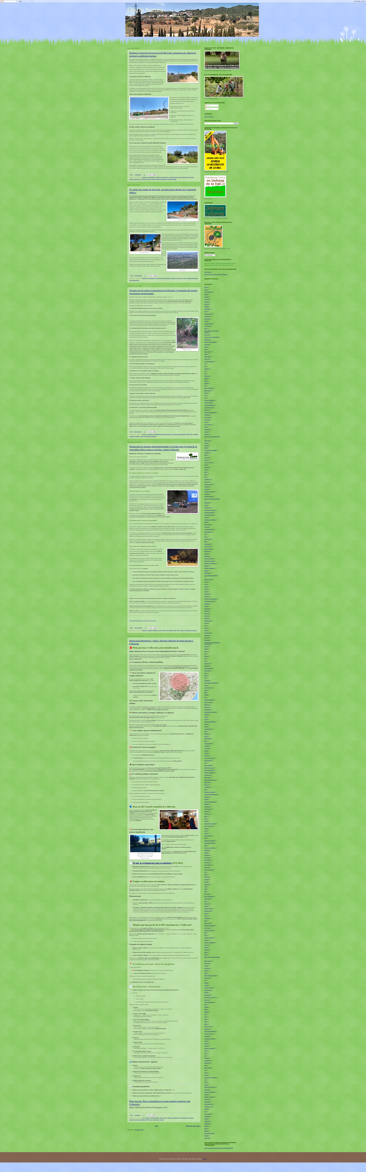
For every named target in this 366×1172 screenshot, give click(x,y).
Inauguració (207, 704)
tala (205, 1070)
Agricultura (207, 309)
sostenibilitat (207, 1060)
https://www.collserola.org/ (150, 620)
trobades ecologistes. (209, 1097)
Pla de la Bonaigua (209, 896)
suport (205, 1065)
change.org (207, 457)
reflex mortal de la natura (210, 975)
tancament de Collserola (150, 436)
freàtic (206, 673)
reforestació (207, 978)
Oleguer (206, 833)
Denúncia (155, 630)
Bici (205, 386)
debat (205, 541)
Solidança (206, 1058)
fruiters (206, 675)
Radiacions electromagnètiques (212, 957)
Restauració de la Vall (209, 997)
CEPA (205, 455)
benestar (206, 383)
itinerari (206, 726)
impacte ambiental (209, 700)
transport (206, 1094)
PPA (191, 434)
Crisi (205, 534)
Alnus (205, 328)
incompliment (207, 709)
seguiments (195, 434)
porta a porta (207, 928)
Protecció (206, 945)
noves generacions (208, 826)
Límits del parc (184, 1118)
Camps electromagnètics (210, 412)
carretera (206, 432)
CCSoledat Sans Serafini (210, 450)
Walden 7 (206, 1131)
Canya (205, 427)
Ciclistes (206, 460)
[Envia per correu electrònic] (148, 175)
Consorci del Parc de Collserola (186, 177)
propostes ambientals (209, 942)
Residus (206, 992)
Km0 (205, 741)
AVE (205, 373)
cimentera (206, 467)
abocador (206, 297)
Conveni (206, 517)
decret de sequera (208, 549)
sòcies (205, 1053)
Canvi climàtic (208, 424)
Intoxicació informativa (174, 1118)
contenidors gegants (209, 515)
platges (206, 916)
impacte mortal (208, 702)
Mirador (206, 799)
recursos (206, 970)
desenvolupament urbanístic (211, 575)
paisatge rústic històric (210, 848)
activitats (206, 304)
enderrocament (208, 620)
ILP (205, 697)
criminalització (157, 434)
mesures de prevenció (209, 792)
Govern (164, 630)
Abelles (206, 294)
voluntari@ (207, 1121)
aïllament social (208, 314)
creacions (206, 527)
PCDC (187, 434)
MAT (205, 789)
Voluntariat (207, 1123)
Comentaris (210, 109)
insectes (206, 719)
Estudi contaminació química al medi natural (212, 643)
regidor (206, 983)
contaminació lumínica (210, 510)
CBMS (206, 448)
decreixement (207, 546)
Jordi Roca (207, 734)
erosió (205, 625)
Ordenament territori (209, 843)
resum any (206, 1000)
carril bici (206, 434)
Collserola (173, 278)
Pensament (207, 884)
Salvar (205, 1024)
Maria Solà (207, 782)
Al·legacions (151, 278)
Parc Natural (170, 630)
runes (205, 1014)
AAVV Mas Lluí (208, 292)
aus (205, 371)
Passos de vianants (208, 870)
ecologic (206, 591)
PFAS (205, 886)
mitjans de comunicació (140, 1120)
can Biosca (207, 415)
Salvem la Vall (208, 1026)
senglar (142, 436)
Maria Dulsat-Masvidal (210, 780)
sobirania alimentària (209, 1048)
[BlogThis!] (150, 175)
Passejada (206, 867)
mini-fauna (207, 797)
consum (206, 505)
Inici (156, 1126)
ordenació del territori (192, 278)
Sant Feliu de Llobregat (210, 1031)
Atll (205, 366)
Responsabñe (207, 995)
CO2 (205, 477)
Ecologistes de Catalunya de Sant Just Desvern (215, 274)
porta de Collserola (209, 930)
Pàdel (205, 845)
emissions (206, 616)
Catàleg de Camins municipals (162, 278)
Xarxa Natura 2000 (171, 179)
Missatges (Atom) (139, 1129)
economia (206, 604)
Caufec (206, 443)
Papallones (207, 850)
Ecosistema (207, 608)
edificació (206, 611)
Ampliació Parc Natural (210, 342)
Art (205, 364)
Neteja (206, 819)
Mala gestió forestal (209, 770)
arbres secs (207, 359)
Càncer (206, 422)
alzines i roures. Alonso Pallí (211, 337)
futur (205, 678)
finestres (206, 656)
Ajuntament (145, 177)
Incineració (207, 707)
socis (205, 1055)
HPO (205, 692)
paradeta (206, 853)
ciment (206, 465)
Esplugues (206, 635)
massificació (207, 787)
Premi (205, 935)
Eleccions (206, 613)
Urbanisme (207, 1099)
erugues (206, 628)
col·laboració (207, 479)
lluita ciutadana (208, 765)
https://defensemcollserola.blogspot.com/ (137, 620)
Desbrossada (207, 573)
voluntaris (206, 1126)
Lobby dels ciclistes (209, 768)
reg (205, 980)
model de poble (208, 809)
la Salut (153, 179)
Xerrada (206, 1136)
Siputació (206, 1046)
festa (205, 654)
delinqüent (206, 556)
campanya (206, 410)
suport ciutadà (207, 1068)
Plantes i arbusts (208, 908)
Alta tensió (207, 335)
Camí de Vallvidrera (209, 405)
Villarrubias (207, 1116)
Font (205, 661)
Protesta (206, 947)
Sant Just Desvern (208, 1034)
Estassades (207, 640)
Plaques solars (207, 911)
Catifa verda (207, 440)
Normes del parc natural (210, 823)
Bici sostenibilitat (208, 388)
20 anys (206, 287)
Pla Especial (207, 899)
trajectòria (206, 1089)
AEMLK (206, 306)
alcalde (206, 321)
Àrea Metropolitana (209, 361)
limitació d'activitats (166, 434)
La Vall (206, 753)
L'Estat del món (208, 743)
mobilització (207, 806)
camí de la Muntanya (209, 400)
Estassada (206, 637)
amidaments (207, 339)
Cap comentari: (138, 275)
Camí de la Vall (208, 402)
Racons (206, 954)
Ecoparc (206, 606)
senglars (182, 630)
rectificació (156, 1120)
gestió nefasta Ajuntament (210, 683)
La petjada (207, 748)
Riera (205, 1004)
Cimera (206, 469)
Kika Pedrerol (207, 738)
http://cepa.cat (207, 272)
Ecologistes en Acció (145, 179)
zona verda (207, 1138)
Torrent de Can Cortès (209, 1087)
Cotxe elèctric (207, 524)
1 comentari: (137, 1115)
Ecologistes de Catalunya (210, 599)
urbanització (207, 1102)
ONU (205, 838)
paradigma (206, 855)
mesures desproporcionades (179, 434)
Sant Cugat (207, 1029)
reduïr (205, 973)
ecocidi (160, 630)
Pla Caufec (207, 894)
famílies (206, 649)
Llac (205, 763)
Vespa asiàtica (207, 1114)
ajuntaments (207, 319)
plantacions (207, 903)
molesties (206, 811)
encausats (206, 618)
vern (205, 1111)
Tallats (206, 1072)
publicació (206, 950)
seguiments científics (134, 436)
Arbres (206, 354)
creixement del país (209, 529)
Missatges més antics (193, 1126)
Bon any (206, 393)
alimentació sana (208, 323)
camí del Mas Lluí (173, 177)
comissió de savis (208, 484)
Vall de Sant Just (208, 1104)
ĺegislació (206, 755)
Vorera (206, 1128)
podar (205, 920)
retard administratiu (134, 280)
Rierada (206, 1007)
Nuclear (206, 828)
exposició (206, 646)
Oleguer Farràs (208, 836)
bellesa (206, 381)
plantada (206, 906)
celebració (206, 452)
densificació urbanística (210, 563)
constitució (207, 502)
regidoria (206, 985)
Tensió (206, 1082)
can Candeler (207, 417)
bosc (205, 395)
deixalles (206, 554)
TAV (205, 1080)
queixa (151, 1120)
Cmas (205, 474)
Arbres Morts (207, 356)
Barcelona (206, 376)
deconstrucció (207, 544)
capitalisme (207, 429)
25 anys (206, 289)
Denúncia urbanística (134, 179)
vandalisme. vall (208, 1106)
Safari (205, 1017)
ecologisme (207, 594)
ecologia (206, 589)
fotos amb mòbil (208, 668)
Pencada (206, 882)
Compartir (206, 486)
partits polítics (207, 865)
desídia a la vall (208, 579)
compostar (206, 489)
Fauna (205, 651)
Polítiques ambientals (209, 925)
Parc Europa (207, 857)
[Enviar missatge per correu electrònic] (144, 174)
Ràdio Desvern (208, 961)
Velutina (206, 1109)
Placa (205, 901)
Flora (205, 658)
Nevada (206, 821)
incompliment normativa (210, 712)
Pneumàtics (207, 918)
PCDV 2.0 (206, 877)
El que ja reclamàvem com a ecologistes (152, 863)
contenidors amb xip (209, 512)
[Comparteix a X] (152, 175)
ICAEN (206, 695)
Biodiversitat (207, 390)
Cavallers (206, 445)
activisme (206, 299)
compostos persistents (209, 491)
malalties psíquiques (209, 772)
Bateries (206, 378)
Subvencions (207, 1063)
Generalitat (207, 680)
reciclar (206, 966)
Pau (205, 872)
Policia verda (207, 923)
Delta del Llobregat (209, 558)
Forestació (206, 663)
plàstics (206, 913)
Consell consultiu (154, 1118)
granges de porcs (164, 1118)
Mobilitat (206, 804)
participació (207, 862)
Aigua (205, 311)
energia (206, 623)
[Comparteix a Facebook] (154, 175)
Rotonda (206, 1012)
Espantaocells (207, 633)
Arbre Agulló (207, 352)
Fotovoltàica (207, 670)
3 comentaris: (137, 174)
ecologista (206, 596)
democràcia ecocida (209, 561)
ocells (205, 831)
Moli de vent (207, 814)
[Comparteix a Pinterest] (156, 175)
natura (205, 816)
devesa (206, 584)
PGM (205, 889)
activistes (206, 302)
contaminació (207, 507)
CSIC (205, 537)
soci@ (205, 1051)
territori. (206, 1085)
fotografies (206, 666)
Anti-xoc (206, 347)
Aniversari (206, 344)
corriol (206, 522)
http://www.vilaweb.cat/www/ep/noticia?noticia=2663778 (218, 1148)
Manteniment (207, 777)
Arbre (205, 349)
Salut (205, 1021)
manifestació (207, 775)
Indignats (206, 714)
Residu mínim (207, 990)
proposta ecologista (209, 937)
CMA (205, 472)
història (206, 690)
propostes (206, 940)
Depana (206, 570)
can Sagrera (207, 419)
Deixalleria (207, 551)
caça (143, 1118)
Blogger (205, 1159)
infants (206, 717)
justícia (206, 736)
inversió (206, 724)
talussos (206, 1075)
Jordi (205, 731)
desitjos (206, 582)
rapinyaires (207, 963)
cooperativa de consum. (210, 520)
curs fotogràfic (207, 539)
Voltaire (206, 1119)
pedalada (206, 879)
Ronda (205, 1009)
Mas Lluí (206, 785)
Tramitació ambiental (161, 179)
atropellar (206, 369)
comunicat (150, 434)
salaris (206, 1019)
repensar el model (208, 987)
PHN (205, 891)
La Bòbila (206, 746)
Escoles (206, 630)
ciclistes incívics (208, 462)
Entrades (209, 105)
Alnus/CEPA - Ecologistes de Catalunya (158, 177)
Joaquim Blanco (208, 729)
